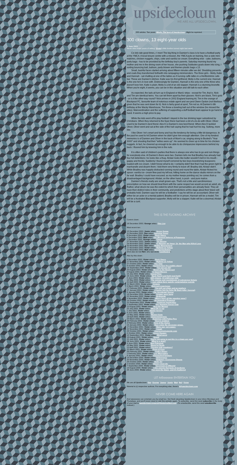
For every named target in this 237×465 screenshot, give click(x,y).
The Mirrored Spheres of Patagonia (169, 237)
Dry (152, 313)
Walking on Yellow (164, 248)
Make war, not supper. (166, 327)
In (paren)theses (159, 272)
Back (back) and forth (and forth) (166, 276)
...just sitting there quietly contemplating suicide (173, 282)
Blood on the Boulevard (164, 270)
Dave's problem (162, 321)
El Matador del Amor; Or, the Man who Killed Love (178, 244)
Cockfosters (164, 252)
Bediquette (161, 296)
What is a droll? (159, 341)
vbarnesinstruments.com (165, 331)
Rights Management (163, 246)
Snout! (156, 337)
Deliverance (161, 358)
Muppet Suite (157, 315)
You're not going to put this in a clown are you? (172, 339)
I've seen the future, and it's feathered (169, 370)
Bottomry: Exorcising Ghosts (169, 360)
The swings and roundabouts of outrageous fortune (174, 280)
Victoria (156, 284)
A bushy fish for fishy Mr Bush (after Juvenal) (174, 290)
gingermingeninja (159, 317)
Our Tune (158, 264)
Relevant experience (161, 286)
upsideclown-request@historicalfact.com (157, 403)
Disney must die (160, 364)
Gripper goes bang (164, 294)
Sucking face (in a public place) (167, 266)
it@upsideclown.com (188, 386)
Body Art (158, 362)
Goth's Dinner (161, 351)
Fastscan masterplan (166, 302)
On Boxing (161, 241)
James (163, 382)
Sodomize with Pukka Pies (165, 319)
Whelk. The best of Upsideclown (170, 32)
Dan (149, 382)
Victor (158, 48)
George (155, 382)
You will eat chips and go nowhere (170, 288)
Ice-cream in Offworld (165, 366)
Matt (176, 382)
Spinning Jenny (161, 233)
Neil (180, 382)
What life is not (157, 309)
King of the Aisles (162, 323)
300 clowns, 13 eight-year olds (164, 278)
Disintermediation (163, 250)
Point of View (159, 349)
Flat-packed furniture (162, 356)
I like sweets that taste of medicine (169, 368)
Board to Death (157, 345)
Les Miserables (161, 353)
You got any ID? (164, 268)
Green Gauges (159, 333)
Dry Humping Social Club (167, 304)
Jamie (170, 382)
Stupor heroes (156, 311)
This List (161, 223)
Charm (159, 239)
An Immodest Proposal (164, 300)
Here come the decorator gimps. (168, 325)
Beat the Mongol (160, 306)
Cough (159, 329)
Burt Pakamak (157, 343)
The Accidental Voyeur (163, 292)
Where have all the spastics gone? (170, 298)
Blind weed (162, 335)
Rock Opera (160, 235)
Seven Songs (162, 231)
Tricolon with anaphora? (162, 347)
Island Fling (156, 274)
